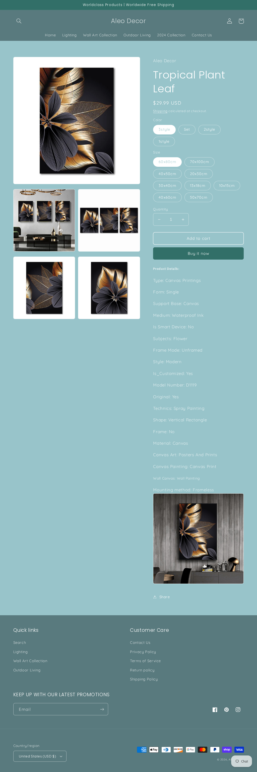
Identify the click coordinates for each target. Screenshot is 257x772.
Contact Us (140, 642)
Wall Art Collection (30, 660)
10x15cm (227, 185)
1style (164, 141)
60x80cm (167, 161)
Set (187, 129)
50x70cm (198, 197)
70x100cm (199, 161)
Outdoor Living (27, 670)
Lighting (20, 651)
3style (164, 129)
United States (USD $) (37, 756)
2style (209, 129)
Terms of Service (145, 660)
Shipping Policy (144, 679)
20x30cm (198, 173)
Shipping (160, 111)
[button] (19, 21)
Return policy (142, 670)
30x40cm (167, 185)
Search (19, 642)
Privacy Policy (143, 651)
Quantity (160, 209)
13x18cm (197, 185)
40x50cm (167, 173)
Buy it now (198, 253)
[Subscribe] (102, 709)
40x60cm (167, 197)
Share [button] (164, 596)
